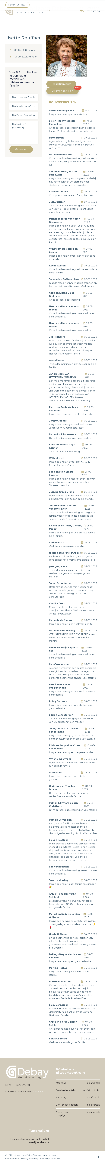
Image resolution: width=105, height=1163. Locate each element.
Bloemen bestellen (62, 91)
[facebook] (98, 1157)
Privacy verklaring (29, 1158)
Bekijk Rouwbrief (61, 84)
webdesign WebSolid (50, 1158)
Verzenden (21, 149)
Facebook (38, 1091)
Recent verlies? (16, 4)
